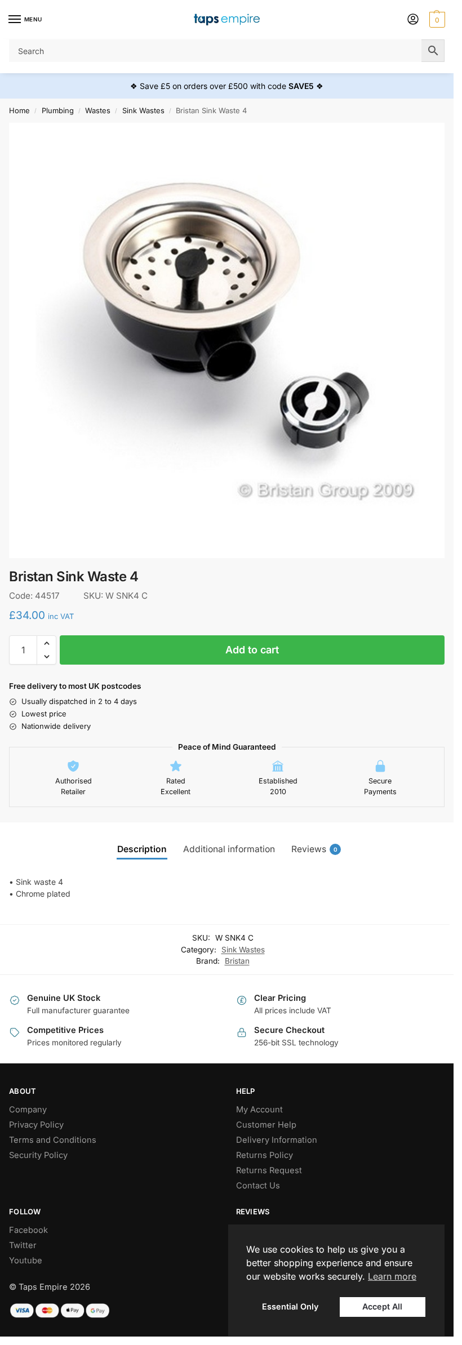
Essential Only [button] (290, 1306)
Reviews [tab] (314, 849)
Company (28, 1109)
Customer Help (266, 1125)
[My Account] (413, 20)
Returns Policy (264, 1155)
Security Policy (38, 1155)
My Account (259, 1109)
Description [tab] (142, 849)
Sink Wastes (143, 110)
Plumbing (58, 110)
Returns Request (269, 1170)
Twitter (23, 1245)
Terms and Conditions (52, 1140)
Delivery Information (276, 1140)
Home (19, 110)
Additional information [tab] (229, 849)
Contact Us (258, 1186)
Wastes (97, 110)
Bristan (237, 960)
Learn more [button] (392, 1276)
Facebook (28, 1230)
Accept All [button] (382, 1306)
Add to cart (252, 650)
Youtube (25, 1260)
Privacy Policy (36, 1125)
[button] (436, 20)
